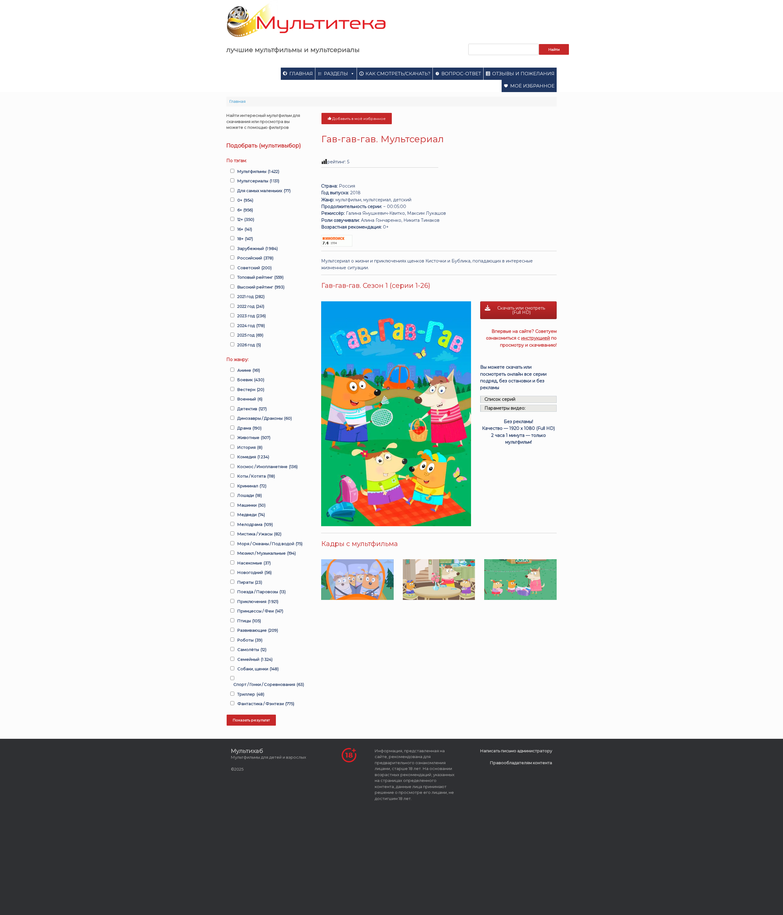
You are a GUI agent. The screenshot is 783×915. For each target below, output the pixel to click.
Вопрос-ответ (461, 73)
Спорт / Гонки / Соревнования (268, 684)
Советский (254, 267)
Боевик (250, 379)
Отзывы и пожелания (523, 73)
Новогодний (254, 572)
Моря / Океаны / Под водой (269, 543)
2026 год (249, 344)
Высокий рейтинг (260, 287)
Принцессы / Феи (260, 610)
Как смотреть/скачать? (398, 73)
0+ (245, 200)
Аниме (248, 370)
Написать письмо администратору (516, 750)
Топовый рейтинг (260, 277)
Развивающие (257, 630)
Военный (249, 398)
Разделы (336, 73)
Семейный (255, 659)
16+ (244, 229)
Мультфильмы (258, 171)
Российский (255, 257)
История (249, 447)
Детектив (252, 408)
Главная (301, 73)
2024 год (251, 325)
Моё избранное (532, 86)
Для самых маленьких (264, 190)
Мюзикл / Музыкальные (266, 553)
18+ (245, 238)
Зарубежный (257, 248)
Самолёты (251, 649)
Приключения (257, 601)
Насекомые (254, 562)
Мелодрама (255, 524)
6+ (245, 209)
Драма (249, 428)
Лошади (249, 495)
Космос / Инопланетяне (267, 466)
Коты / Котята (256, 476)
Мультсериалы (258, 180)
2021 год (251, 296)
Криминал (251, 485)
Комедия (253, 456)
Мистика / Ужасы (259, 533)
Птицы (249, 620)
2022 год (250, 306)
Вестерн (250, 389)
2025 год (250, 335)
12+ (245, 219)
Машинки (251, 505)
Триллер (250, 694)
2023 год (251, 315)
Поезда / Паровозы (261, 591)
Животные (253, 437)
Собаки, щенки (258, 668)
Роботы (249, 640)
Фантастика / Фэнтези (265, 703)
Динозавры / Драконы (264, 418)
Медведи (251, 514)
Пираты (249, 582)
